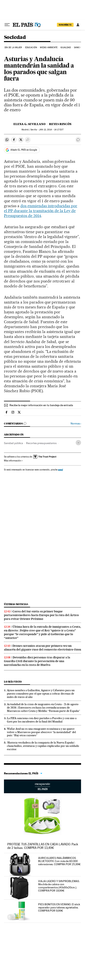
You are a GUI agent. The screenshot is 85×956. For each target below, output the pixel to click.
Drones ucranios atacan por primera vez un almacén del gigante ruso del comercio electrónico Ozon (42, 647)
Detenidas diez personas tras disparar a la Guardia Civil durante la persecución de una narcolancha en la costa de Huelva (37, 661)
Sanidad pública (13, 443)
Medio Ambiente (48, 47)
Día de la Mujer (13, 47)
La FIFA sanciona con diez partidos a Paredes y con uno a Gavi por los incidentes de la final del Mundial (41, 720)
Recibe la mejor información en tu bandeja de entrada (41, 405)
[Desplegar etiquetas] (78, 442)
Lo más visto (13, 681)
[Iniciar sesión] (78, 25)
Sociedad (15, 37)
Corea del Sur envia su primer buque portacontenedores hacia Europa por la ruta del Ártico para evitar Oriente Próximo (41, 615)
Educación (31, 47)
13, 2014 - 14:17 (51, 129)
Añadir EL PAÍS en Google (23, 149)
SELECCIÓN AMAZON (42, 786)
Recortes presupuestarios (41, 443)
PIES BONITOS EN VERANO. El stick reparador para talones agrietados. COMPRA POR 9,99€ (59, 907)
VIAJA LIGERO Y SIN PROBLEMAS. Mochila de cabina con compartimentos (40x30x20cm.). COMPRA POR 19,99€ (59, 886)
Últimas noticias (16, 604)
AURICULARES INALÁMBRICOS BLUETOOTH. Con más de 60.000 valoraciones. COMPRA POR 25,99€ (59, 861)
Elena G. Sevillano (29, 124)
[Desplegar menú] (7, 25)
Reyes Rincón (60, 124)
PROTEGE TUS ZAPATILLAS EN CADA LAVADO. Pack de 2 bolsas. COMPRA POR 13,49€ (42, 846)
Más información (12, 460)
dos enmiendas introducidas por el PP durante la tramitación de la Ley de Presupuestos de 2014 (40, 210)
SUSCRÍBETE (65, 24)
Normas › (76, 423)
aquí (60, 469)
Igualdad (65, 47)
